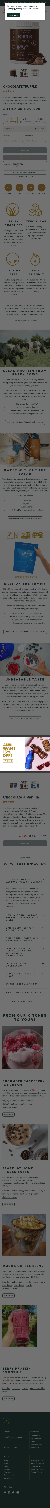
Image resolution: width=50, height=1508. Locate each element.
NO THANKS (6, 764)
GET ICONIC (7, 761)
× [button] (43, 4)
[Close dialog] (49, 738)
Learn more (13, 15)
